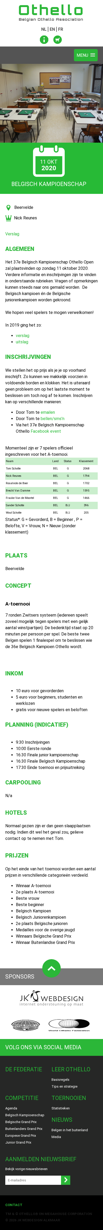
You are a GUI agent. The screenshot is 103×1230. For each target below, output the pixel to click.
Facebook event (46, 431)
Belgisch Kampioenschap (24, 1115)
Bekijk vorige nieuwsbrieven (26, 1169)
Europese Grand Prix (20, 1136)
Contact (13, 1205)
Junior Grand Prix (18, 1142)
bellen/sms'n (52, 418)
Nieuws (62, 1120)
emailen (48, 412)
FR (60, 29)
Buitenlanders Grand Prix (23, 1129)
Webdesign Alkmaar (41, 1220)
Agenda (11, 1108)
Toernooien (69, 1098)
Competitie (21, 1098)
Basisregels (60, 1080)
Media (56, 1137)
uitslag (22, 341)
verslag (22, 335)
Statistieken (61, 1108)
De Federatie (23, 1069)
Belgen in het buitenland (70, 1130)
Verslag (12, 233)
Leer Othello (71, 1069)
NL (43, 29)
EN (52, 29)
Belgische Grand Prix (20, 1122)
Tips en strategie (64, 1086)
